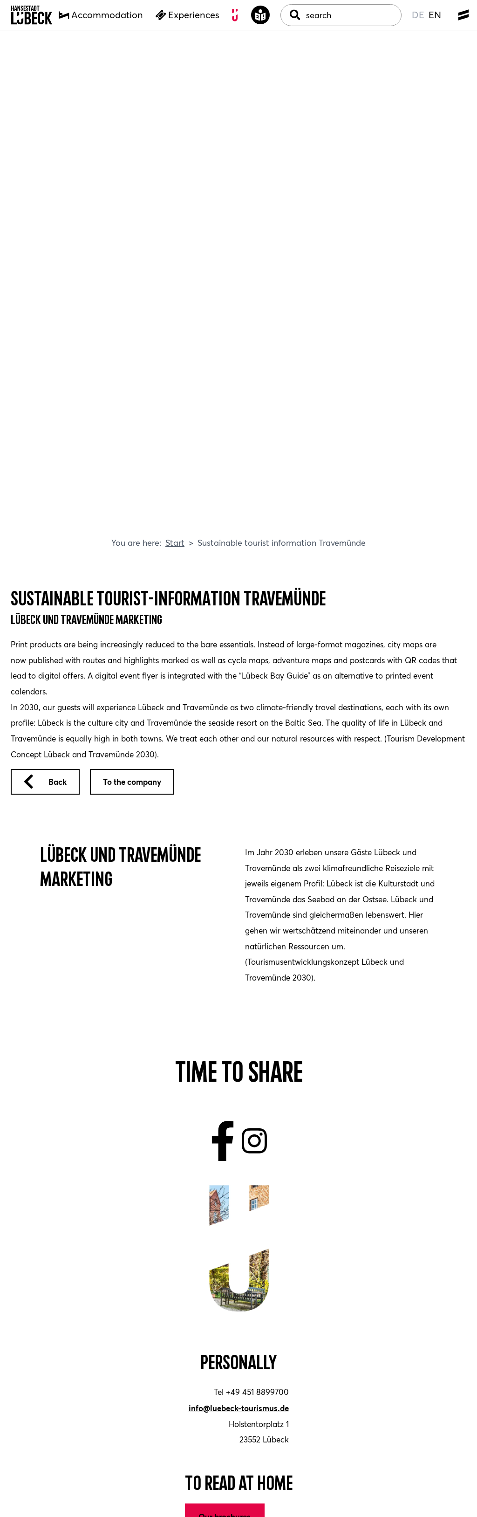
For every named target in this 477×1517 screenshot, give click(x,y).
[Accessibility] (260, 15)
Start (174, 542)
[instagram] (254, 1141)
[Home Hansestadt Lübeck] (32, 15)
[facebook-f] (223, 1141)
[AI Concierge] (235, 15)
